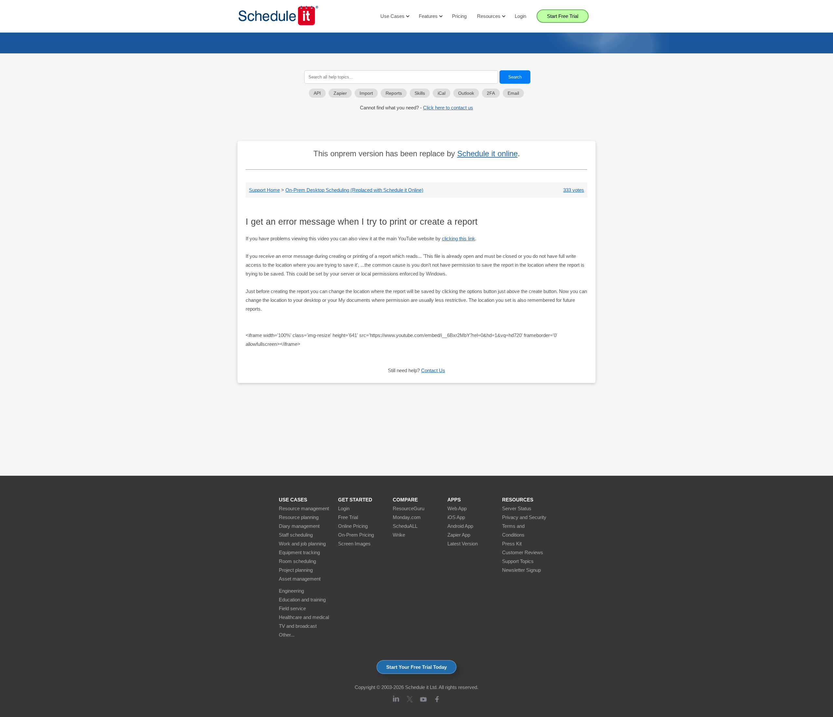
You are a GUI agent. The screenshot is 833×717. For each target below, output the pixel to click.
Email (513, 93)
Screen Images (354, 543)
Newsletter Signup (521, 570)
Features (428, 16)
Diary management (299, 526)
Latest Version (462, 543)
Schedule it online (487, 153)
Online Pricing (353, 526)
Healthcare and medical (304, 617)
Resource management (304, 508)
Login (520, 16)
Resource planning (299, 517)
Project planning (296, 570)
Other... (286, 635)
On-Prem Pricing (356, 535)
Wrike (399, 535)
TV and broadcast (298, 626)
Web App (457, 508)
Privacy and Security (524, 517)
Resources (488, 16)
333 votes (573, 190)
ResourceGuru (408, 508)
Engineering (291, 591)
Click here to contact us (448, 107)
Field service (292, 608)
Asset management (300, 579)
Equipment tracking (299, 552)
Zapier (340, 93)
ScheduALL (405, 526)
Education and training (302, 599)
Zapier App (458, 535)
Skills (420, 93)
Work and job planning (302, 543)
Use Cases (392, 16)
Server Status (516, 508)
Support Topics (518, 561)
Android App (460, 526)
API (317, 93)
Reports (394, 93)
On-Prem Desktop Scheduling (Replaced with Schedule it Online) (354, 190)
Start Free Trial (562, 16)
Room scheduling (297, 561)
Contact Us (433, 370)
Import (366, 93)
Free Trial (348, 517)
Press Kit (512, 543)
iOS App (456, 517)
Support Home (264, 190)
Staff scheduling (296, 535)
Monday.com (407, 517)
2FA (491, 93)
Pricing (459, 16)
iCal (441, 93)
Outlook (466, 93)
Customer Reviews (522, 552)
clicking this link (458, 238)
